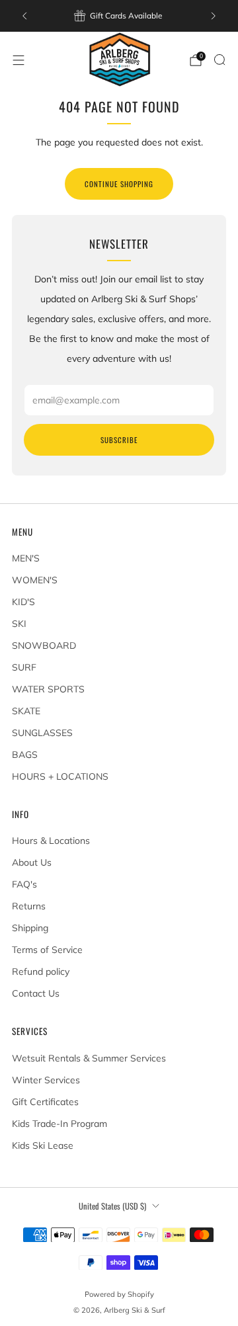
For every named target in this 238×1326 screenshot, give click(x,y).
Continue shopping (119, 184)
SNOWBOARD (44, 645)
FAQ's (24, 884)
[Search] (219, 59)
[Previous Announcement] (24, 16)
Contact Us (36, 993)
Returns (29, 906)
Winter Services (46, 1080)
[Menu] (18, 60)
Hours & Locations (51, 841)
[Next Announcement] (213, 16)
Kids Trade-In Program (59, 1124)
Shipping (30, 928)
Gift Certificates (45, 1102)
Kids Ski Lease (42, 1145)
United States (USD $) (112, 1206)
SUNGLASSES (42, 733)
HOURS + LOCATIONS (60, 776)
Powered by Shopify (119, 1294)
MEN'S (26, 558)
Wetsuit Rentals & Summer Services (89, 1058)
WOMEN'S (35, 580)
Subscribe (119, 440)
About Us (32, 862)
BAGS (25, 755)
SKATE (26, 711)
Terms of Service (47, 950)
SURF (24, 667)
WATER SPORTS (48, 689)
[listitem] (119, 16)
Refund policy (40, 971)
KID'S (23, 602)
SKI (19, 624)
